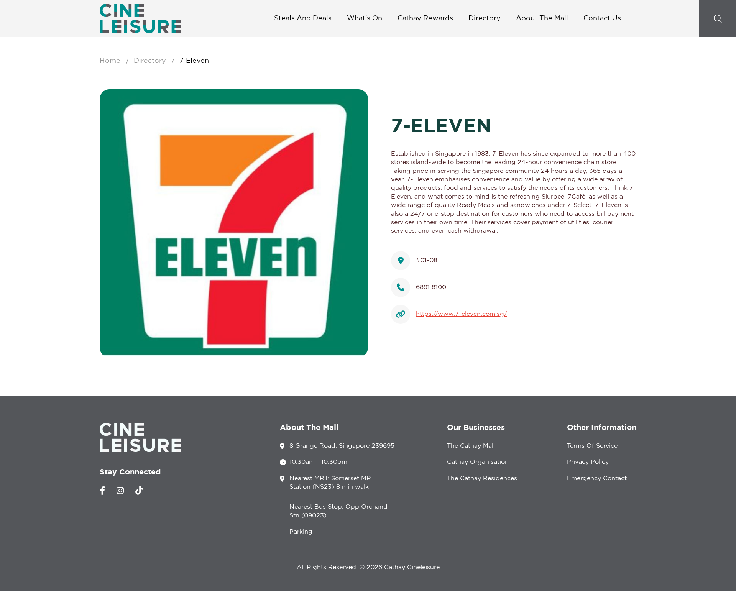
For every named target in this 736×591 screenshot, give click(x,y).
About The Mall (542, 18)
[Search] (717, 18)
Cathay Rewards (425, 18)
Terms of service (592, 446)
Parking (300, 532)
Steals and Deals (303, 18)
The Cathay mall (471, 446)
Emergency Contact (597, 478)
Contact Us (602, 18)
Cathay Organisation (478, 462)
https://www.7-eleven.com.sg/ (461, 314)
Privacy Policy (588, 462)
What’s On (364, 18)
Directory (484, 18)
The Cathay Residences (482, 478)
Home (110, 61)
